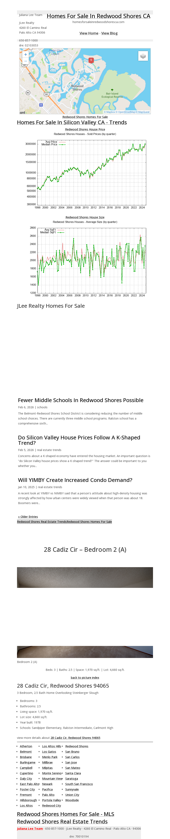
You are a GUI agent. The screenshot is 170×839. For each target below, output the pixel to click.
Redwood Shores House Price (85, 129)
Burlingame (27, 762)
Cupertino (26, 773)
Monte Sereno (52, 773)
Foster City (27, 789)
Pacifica (47, 789)
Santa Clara (73, 773)
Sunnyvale (72, 789)
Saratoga (71, 779)
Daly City (26, 779)
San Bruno (72, 752)
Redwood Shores (76, 746)
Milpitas (47, 768)
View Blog (109, 33)
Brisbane (26, 757)
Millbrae (47, 762)
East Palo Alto (29, 784)
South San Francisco (79, 784)
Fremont (26, 795)
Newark (47, 784)
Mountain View (52, 779)
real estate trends (49, 450)
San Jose (71, 762)
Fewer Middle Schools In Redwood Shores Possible (80, 400)
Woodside (72, 800)
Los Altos (26, 805)
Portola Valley (51, 800)
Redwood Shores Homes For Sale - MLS (65, 814)
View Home (89, 33)
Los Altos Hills (51, 746)
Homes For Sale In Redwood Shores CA (98, 16)
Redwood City (51, 805)
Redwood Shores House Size (85, 217)
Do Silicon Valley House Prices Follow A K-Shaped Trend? (79, 440)
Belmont (26, 752)
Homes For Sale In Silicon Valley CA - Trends (72, 122)
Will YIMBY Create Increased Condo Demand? (75, 480)
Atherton (26, 746)
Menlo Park (49, 757)
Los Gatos (49, 752)
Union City (72, 795)
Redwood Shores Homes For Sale (85, 117)
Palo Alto (48, 795)
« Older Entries (28, 517)
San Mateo (72, 768)
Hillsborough (28, 800)
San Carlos (72, 757)
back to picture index (85, 678)
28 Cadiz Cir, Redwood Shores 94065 (75, 738)
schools (42, 407)
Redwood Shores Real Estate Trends (42, 522)
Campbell (26, 768)
